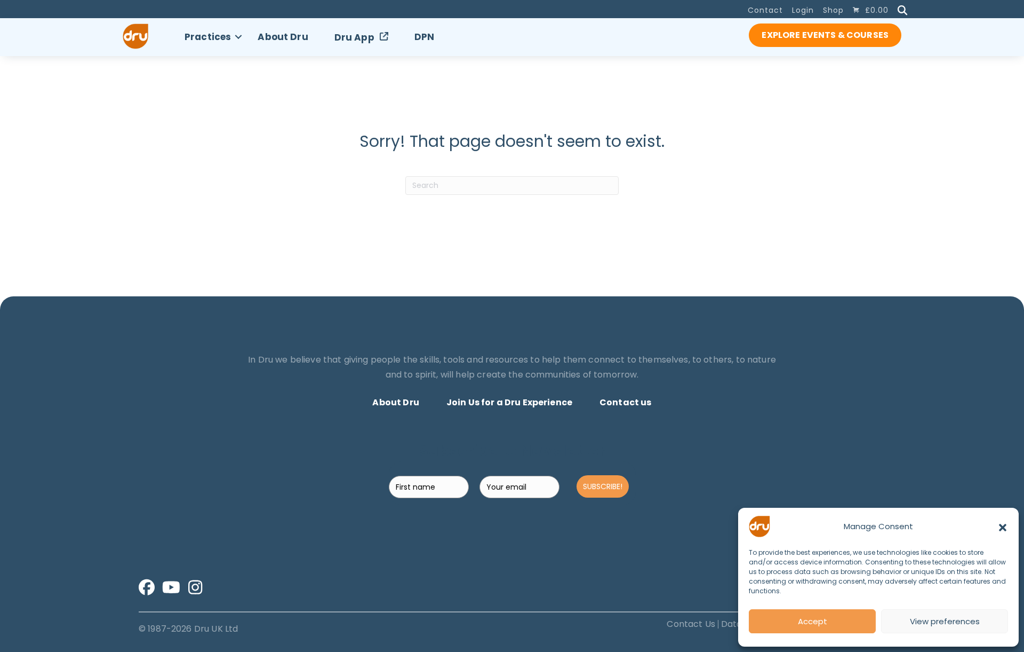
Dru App (354, 37)
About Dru (283, 36)
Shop (833, 10)
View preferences (945, 621)
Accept (812, 621)
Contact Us (691, 624)
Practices (208, 36)
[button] (1002, 526)
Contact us (625, 402)
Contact (765, 10)
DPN (424, 36)
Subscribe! (602, 486)
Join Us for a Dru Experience (509, 402)
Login (803, 10)
